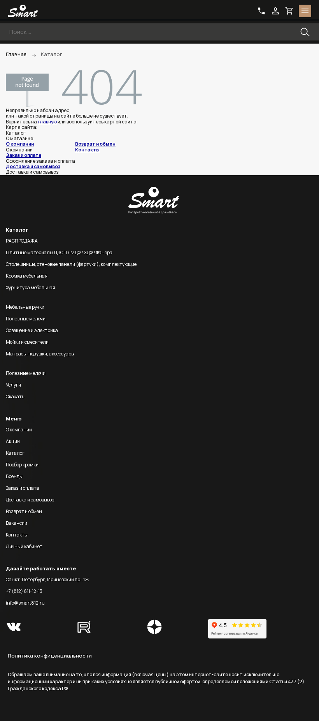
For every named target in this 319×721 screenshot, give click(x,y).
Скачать (15, 396)
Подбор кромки (22, 464)
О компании (20, 144)
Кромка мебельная (26, 276)
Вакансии (16, 523)
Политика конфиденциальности (50, 655)
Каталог (15, 453)
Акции (13, 441)
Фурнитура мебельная (30, 287)
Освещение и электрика (32, 330)
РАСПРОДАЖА (22, 240)
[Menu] (305, 11)
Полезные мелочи (26, 318)
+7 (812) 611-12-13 (24, 591)
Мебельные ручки (25, 307)
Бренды (14, 476)
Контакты (87, 149)
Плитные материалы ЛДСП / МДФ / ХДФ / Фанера (59, 252)
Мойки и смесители (27, 342)
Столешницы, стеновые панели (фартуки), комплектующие (71, 264)
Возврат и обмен (95, 144)
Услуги (13, 385)
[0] (289, 11)
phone (261, 10)
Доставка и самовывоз (33, 166)
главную (47, 121)
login (275, 10)
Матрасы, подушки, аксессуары (40, 353)
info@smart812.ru (25, 603)
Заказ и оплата (23, 155)
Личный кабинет (24, 546)
